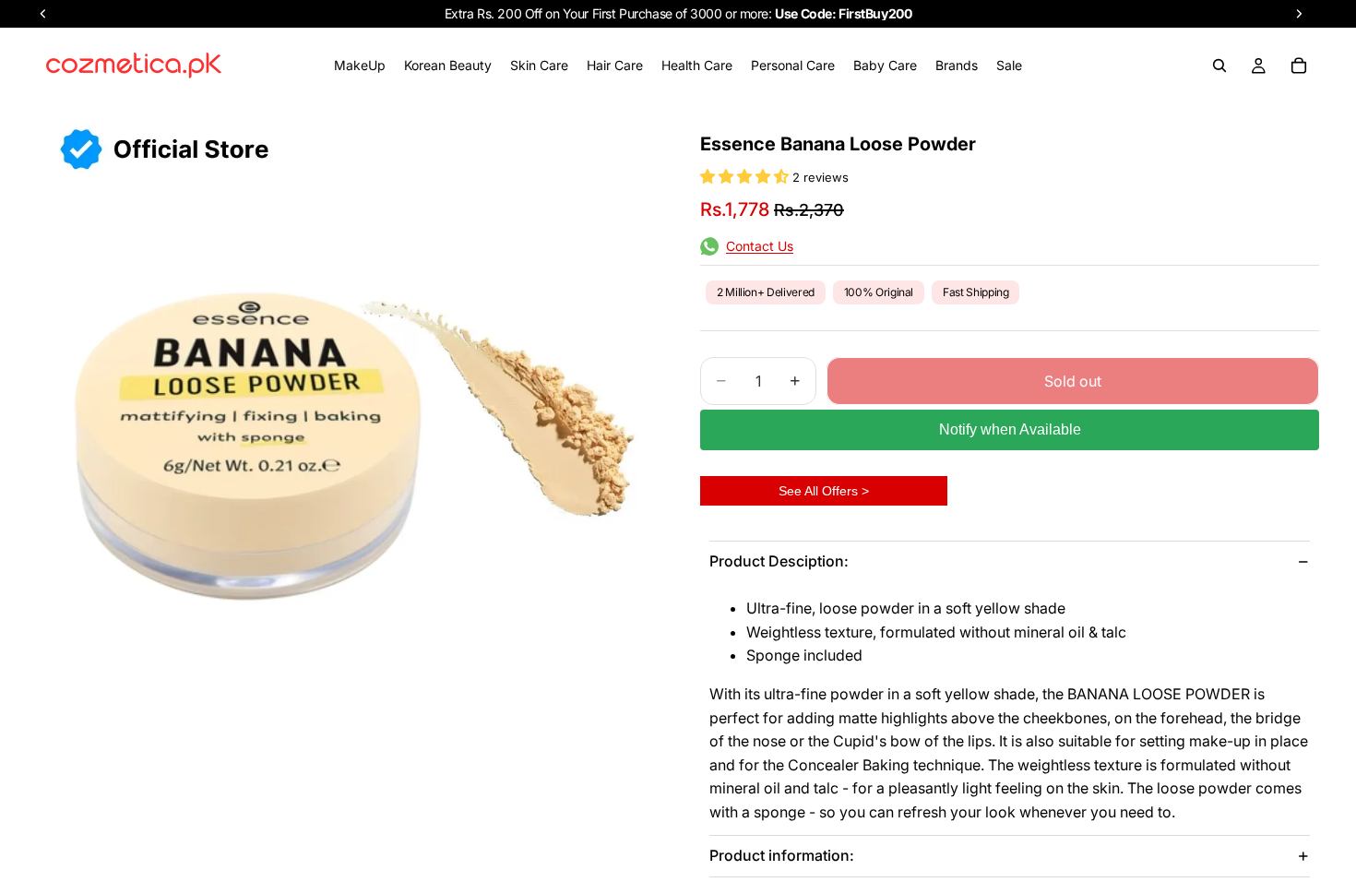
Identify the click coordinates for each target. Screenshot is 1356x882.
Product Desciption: (779, 561)
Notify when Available (1010, 429)
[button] (746, 176)
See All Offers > (824, 490)
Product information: (781, 855)
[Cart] (1299, 65)
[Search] (1219, 65)
